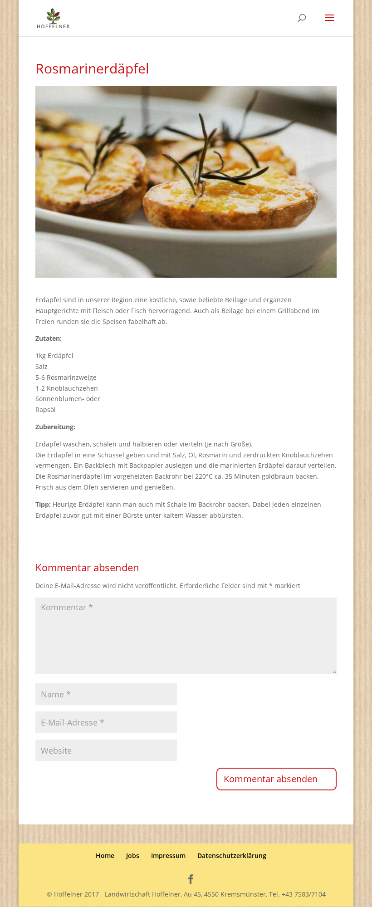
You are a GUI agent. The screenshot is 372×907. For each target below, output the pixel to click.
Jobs (132, 855)
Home (105, 855)
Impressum (168, 855)
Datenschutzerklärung (231, 855)
